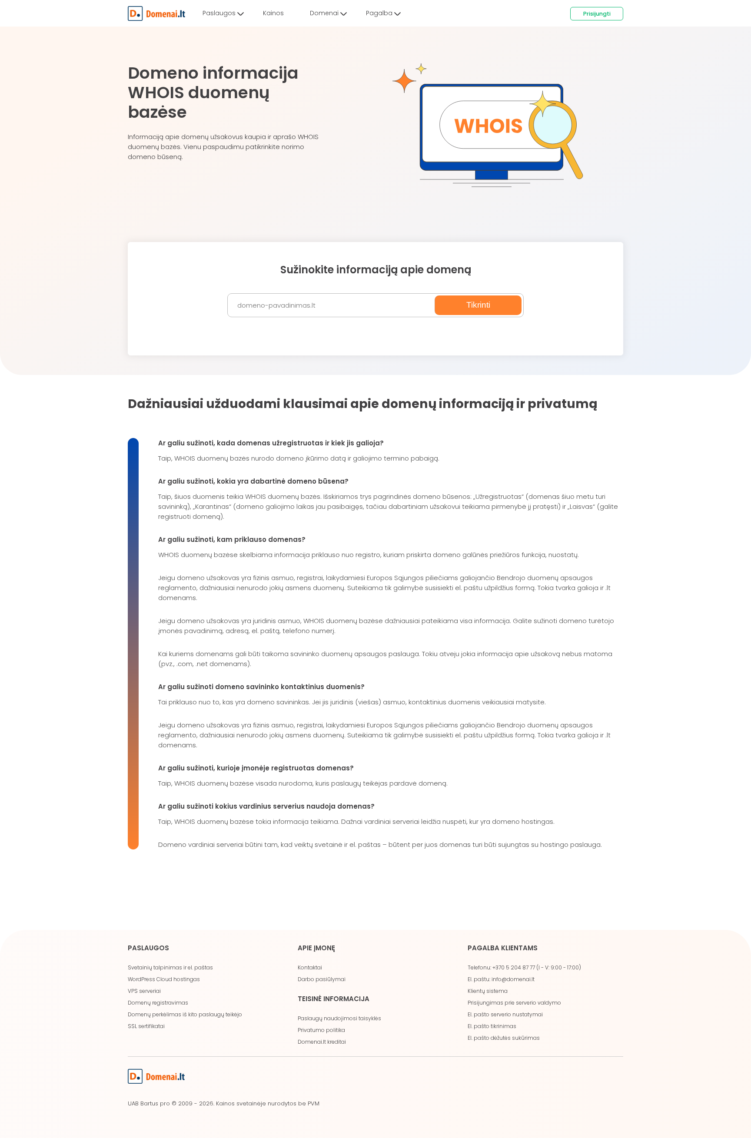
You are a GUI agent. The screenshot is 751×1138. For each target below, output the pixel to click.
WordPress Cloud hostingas (164, 979)
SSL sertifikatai (146, 1026)
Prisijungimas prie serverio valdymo (514, 1002)
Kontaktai (310, 967)
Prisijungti (597, 13)
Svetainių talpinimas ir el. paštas (170, 967)
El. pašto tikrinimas (492, 1026)
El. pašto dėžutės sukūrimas (504, 1038)
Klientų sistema (488, 991)
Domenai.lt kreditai (322, 1041)
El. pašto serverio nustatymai (505, 1014)
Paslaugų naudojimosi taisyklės (339, 1018)
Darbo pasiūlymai (322, 979)
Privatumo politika (321, 1030)
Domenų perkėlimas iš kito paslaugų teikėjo (185, 1014)
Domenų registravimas (158, 1002)
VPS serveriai (144, 991)
